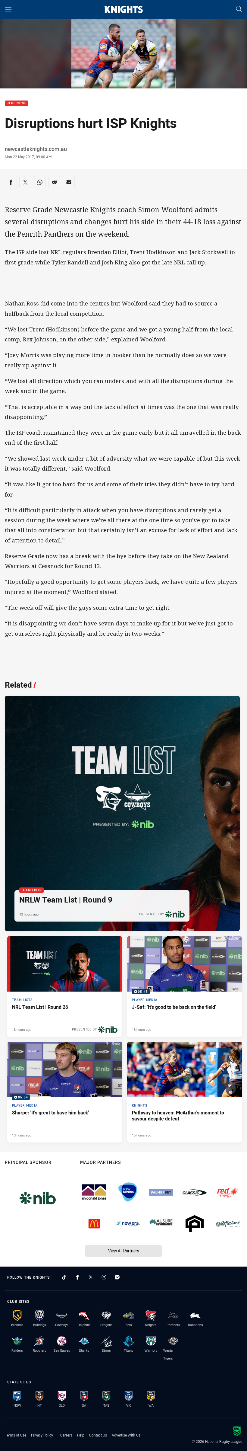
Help (80, 1435)
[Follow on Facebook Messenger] (117, 1277)
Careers (66, 1435)
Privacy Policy (42, 1435)
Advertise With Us (126, 1435)
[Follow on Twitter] (90, 1277)
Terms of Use (15, 1435)
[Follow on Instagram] (104, 1277)
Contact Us (98, 1435)
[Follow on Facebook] (77, 1277)
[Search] (239, 9)
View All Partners (123, 1251)
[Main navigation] (8, 9)
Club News (17, 103)
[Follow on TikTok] (64, 1277)
